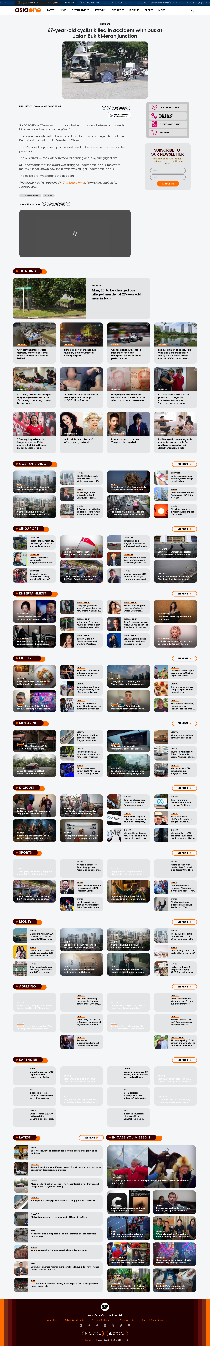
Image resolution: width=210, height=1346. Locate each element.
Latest (50, 10)
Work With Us (127, 1320)
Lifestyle (99, 10)
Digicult (134, 10)
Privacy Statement (102, 1320)
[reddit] (123, 108)
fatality (48, 195)
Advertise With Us (74, 1320)
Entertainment (80, 10)
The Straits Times (74, 182)
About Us (52, 1320)
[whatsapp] (118, 108)
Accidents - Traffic (30, 195)
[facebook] (104, 108)
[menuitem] (50, 10)
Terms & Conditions (152, 1320)
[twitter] (108, 108)
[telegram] (113, 108)
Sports (149, 10)
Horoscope (117, 10)
